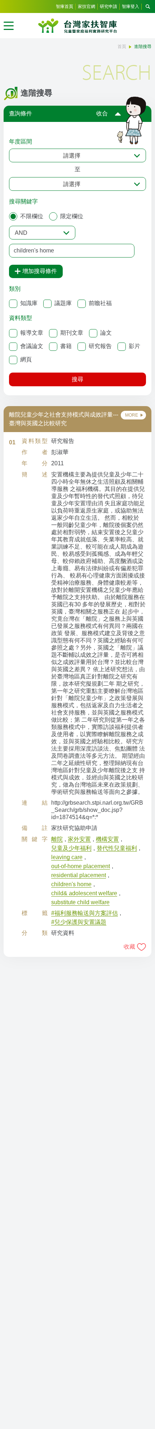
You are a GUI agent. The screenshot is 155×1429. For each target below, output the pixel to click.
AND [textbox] (21, 233)
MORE (131, 415)
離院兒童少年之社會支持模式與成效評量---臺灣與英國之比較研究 (63, 419)
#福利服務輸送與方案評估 (84, 913)
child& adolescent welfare (84, 893)
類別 (15, 289)
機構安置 (107, 839)
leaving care (67, 857)
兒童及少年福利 (71, 848)
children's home (71, 884)
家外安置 (79, 839)
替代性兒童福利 (117, 848)
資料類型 (20, 318)
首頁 (122, 46)
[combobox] (77, 155)
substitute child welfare (80, 902)
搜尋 (77, 379)
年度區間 (20, 141)
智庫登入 (130, 6)
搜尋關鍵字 (23, 201)
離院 (57, 839)
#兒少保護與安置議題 (78, 922)
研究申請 (108, 6)
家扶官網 (86, 6)
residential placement (78, 875)
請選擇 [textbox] (71, 156)
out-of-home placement (80, 866)
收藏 (129, 947)
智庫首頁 (64, 6)
